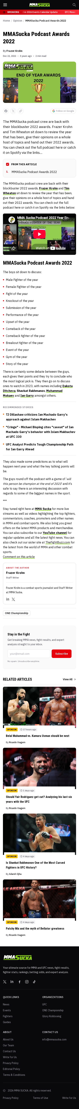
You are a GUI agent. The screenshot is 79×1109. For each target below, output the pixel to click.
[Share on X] (13, 111)
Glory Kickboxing (51, 1016)
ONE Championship (16, 613)
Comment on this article (19, 557)
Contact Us (9, 1051)
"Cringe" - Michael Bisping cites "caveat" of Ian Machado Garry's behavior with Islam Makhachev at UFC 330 (40, 432)
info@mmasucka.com (54, 1039)
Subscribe (61, 653)
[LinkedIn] (8, 599)
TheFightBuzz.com (57, 542)
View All (67, 679)
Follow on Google (65, 111)
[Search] (74, 5)
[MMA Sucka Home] (39, 5)
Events (7, 1010)
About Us (8, 1039)
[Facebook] (19, 982)
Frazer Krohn (14, 51)
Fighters (7, 1016)
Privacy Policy (11, 1063)
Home (6, 20)
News (6, 1004)
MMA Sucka (43, 509)
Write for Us (10, 1057)
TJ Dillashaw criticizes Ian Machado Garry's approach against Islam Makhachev (37, 417)
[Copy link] (21, 111)
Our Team (8, 1045)
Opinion (17, 20)
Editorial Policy (11, 1069)
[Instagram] (27, 982)
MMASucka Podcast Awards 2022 (31, 172)
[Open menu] (5, 5)
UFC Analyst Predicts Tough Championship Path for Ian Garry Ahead (39, 447)
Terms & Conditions (14, 1075)
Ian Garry (27, 395)
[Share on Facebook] (6, 111)
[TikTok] (34, 982)
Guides (7, 1022)
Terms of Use (40, 1098)
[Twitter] (13, 599)
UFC (44, 1004)
